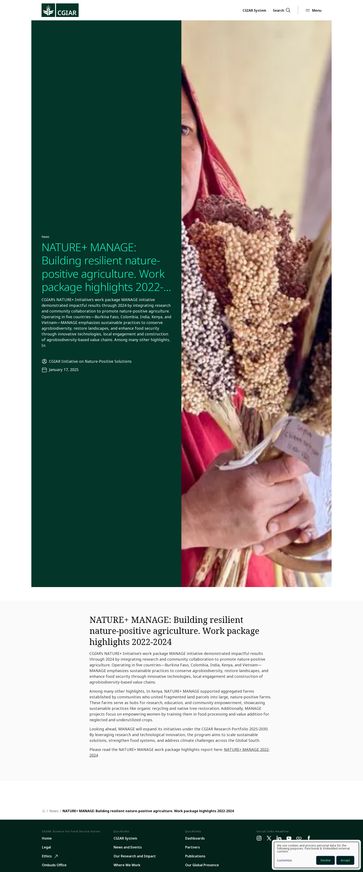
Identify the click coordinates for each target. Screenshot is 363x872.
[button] (254, 10)
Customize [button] (284, 860)
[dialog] (316, 855)
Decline (325, 860)
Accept (345, 860)
